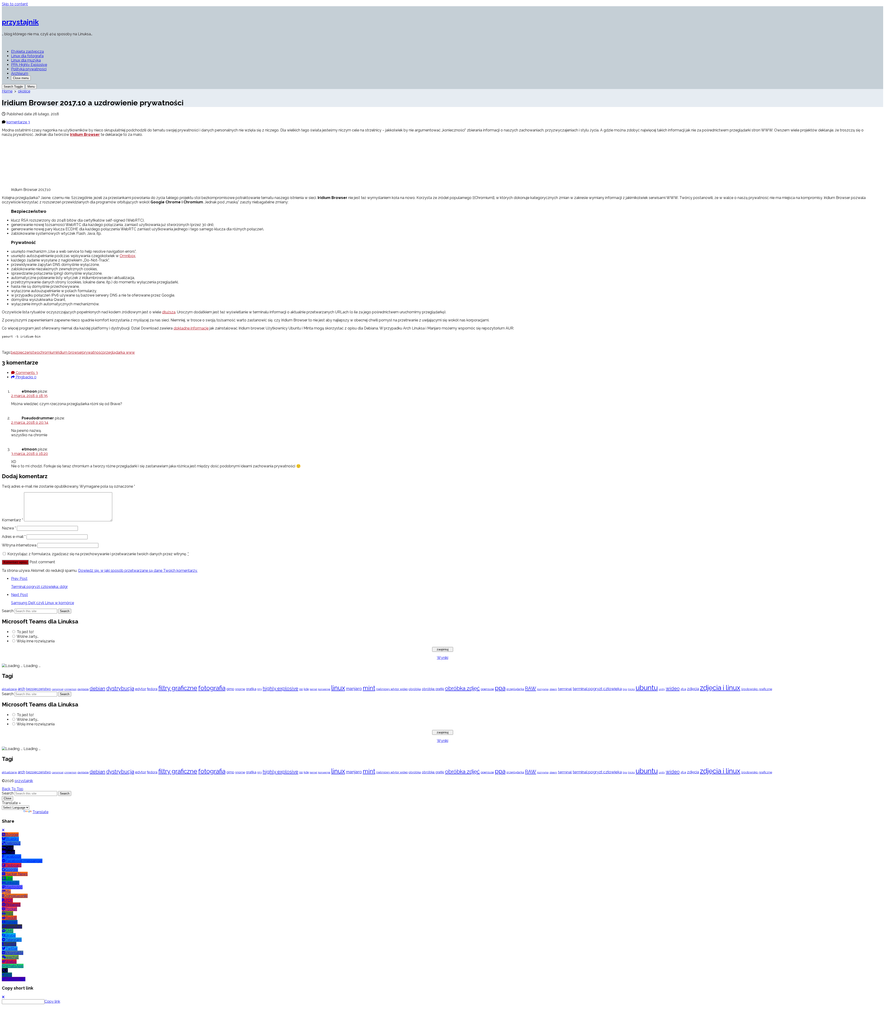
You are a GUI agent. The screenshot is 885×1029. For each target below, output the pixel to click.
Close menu (21, 78)
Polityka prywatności (29, 69)
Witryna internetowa (19, 545)
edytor (140, 689)
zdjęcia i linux (720, 688)
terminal (565, 689)
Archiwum (19, 73)
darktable (83, 689)
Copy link (52, 1001)
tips (625, 689)
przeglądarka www (119, 352)
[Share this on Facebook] (3, 344)
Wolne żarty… (27, 636)
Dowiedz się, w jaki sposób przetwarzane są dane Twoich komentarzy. (138, 570)
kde (306, 689)
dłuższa (168, 312)
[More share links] (16, 344)
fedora (152, 689)
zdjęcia (693, 689)
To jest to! (25, 632)
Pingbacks (25, 377)
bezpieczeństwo (25, 352)
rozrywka (543, 689)
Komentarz (12, 520)
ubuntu (647, 688)
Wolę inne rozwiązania (36, 641)
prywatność (92, 352)
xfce (683, 689)
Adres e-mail (14, 536)
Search (8, 611)
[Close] (3, 830)
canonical (57, 689)
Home (7, 91)
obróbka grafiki (433, 689)
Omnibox (127, 256)
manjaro (354, 688)
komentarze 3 (18, 122)
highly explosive (280, 688)
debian (97, 688)
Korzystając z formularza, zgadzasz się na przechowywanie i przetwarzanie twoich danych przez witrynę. (98, 554)
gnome (240, 689)
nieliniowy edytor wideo (392, 689)
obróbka (415, 689)
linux (338, 688)
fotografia (211, 687)
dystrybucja (120, 688)
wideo (673, 688)
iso (301, 689)
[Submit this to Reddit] (11, 344)
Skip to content (15, 4)
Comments (26, 373)
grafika (251, 689)
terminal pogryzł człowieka (597, 688)
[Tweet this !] (7, 344)
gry (259, 689)
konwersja (324, 689)
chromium (47, 352)
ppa (500, 687)
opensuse (487, 689)
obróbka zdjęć (462, 688)
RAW (530, 688)
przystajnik (24, 781)
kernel (313, 689)
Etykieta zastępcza (27, 51)
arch (21, 688)
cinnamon (70, 689)
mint (369, 688)
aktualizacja (9, 689)
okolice (24, 91)
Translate (40, 812)
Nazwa (9, 528)
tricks (631, 689)
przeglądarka (515, 689)
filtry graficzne (177, 687)
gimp (230, 689)
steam (553, 689)
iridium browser (69, 352)
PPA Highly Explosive (29, 64)
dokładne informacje (191, 328)
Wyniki (442, 657)
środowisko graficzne (756, 689)
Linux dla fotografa (27, 56)
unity (662, 689)
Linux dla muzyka (26, 60)
